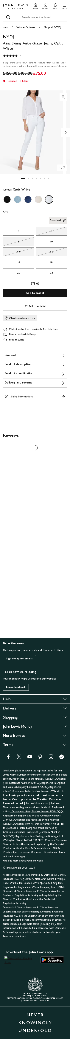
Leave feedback (16, 687)
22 (51, 272)
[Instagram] (51, 758)
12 (11, 253)
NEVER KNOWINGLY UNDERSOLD (35, 1022)
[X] (19, 758)
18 (51, 262)
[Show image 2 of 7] (65, 132)
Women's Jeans (25, 27)
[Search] (8, 17)
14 (44, 253)
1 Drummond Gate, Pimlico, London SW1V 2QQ (36, 791)
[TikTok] (61, 758)
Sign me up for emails (19, 658)
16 (18, 262)
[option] (7, 199)
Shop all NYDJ (52, 27)
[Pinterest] (40, 758)
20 (18, 272)
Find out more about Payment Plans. (23, 860)
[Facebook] (8, 758)
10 (51, 241)
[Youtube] (29, 758)
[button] (64, 6)
